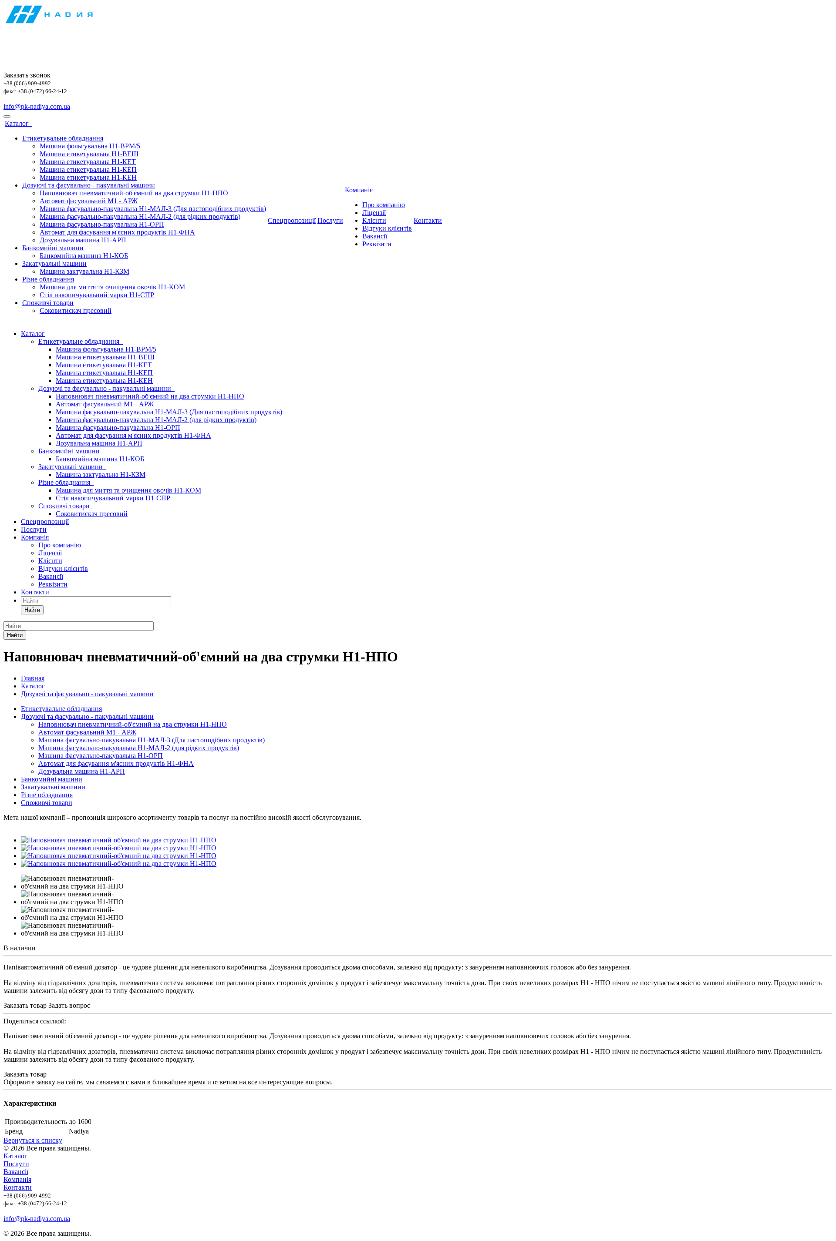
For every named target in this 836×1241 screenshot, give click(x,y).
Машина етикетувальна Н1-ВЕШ (89, 154)
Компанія (360, 190)
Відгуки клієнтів (387, 228)
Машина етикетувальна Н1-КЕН (88, 177)
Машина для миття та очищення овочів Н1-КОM (112, 287)
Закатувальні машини (54, 263)
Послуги (330, 220)
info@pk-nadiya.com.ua (36, 106)
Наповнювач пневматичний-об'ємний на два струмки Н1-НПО (134, 193)
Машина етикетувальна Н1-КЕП (88, 169)
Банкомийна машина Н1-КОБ (84, 255)
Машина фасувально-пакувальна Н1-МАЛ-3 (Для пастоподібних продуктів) (153, 208)
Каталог (18, 123)
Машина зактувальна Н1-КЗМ (84, 271)
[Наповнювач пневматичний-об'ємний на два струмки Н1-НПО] (118, 840)
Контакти (428, 220)
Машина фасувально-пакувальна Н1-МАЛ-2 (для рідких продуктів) (140, 216)
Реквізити (376, 244)
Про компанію (383, 204)
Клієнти (374, 220)
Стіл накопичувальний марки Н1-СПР (97, 295)
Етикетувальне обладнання (62, 138)
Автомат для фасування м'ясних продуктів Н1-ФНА (117, 232)
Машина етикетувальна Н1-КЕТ (88, 161)
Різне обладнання (48, 279)
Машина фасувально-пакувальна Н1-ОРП (102, 224)
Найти (32, 610)
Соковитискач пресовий (75, 310)
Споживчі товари (48, 302)
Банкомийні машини (53, 248)
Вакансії (374, 236)
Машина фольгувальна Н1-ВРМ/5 (90, 146)
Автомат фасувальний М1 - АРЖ (89, 201)
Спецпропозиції (292, 220)
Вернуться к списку (32, 1140)
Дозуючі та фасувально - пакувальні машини (88, 185)
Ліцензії (374, 212)
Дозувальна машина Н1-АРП (83, 240)
